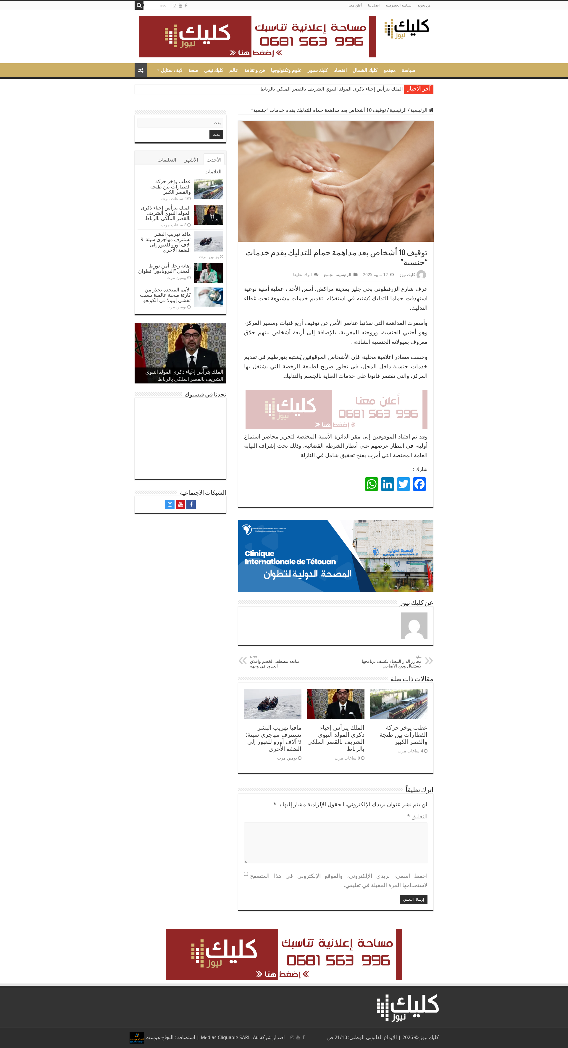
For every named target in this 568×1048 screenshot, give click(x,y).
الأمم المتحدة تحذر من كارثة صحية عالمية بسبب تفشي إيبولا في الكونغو (165, 295)
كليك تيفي (213, 70)
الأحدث (214, 160)
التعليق (417, 816)
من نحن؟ (423, 5)
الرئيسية (419, 110)
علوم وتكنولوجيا (286, 70)
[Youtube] (180, 5)
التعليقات (166, 160)
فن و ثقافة (254, 70)
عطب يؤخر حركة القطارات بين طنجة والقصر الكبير (403, 734)
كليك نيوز (407, 274)
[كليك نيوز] (407, 28)
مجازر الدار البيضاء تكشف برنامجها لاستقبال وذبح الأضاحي (392, 661)
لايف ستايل (172, 70)
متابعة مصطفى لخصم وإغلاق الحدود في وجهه (275, 661)
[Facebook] (186, 5)
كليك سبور (318, 70)
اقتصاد (340, 70)
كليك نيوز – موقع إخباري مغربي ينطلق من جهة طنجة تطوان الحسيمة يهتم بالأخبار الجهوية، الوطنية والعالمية (425, 69)
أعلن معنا (355, 5)
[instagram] (174, 5)
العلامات (213, 172)
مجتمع (389, 70)
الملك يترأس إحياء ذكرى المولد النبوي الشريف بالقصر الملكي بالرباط (335, 738)
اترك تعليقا (302, 274)
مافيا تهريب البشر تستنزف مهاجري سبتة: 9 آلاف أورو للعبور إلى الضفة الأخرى (323, 89)
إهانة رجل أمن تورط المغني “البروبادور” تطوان (164, 268)
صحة (193, 70)
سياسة (408, 70)
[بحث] (139, 5)
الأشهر (191, 160)
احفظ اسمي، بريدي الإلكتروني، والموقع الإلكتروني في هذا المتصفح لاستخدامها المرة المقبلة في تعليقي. (338, 881)
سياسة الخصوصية (398, 5)
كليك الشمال (365, 70)
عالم (233, 70)
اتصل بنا (374, 5)
